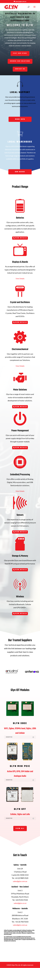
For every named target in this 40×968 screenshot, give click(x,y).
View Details (21, 238)
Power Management (20, 431)
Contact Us (20, 69)
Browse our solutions (20, 61)
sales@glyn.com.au (20, 881)
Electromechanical (20, 349)
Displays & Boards (20, 262)
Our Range (20, 172)
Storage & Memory (20, 556)
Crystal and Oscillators (20, 302)
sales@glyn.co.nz (20, 903)
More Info (20, 119)
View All (20, 828)
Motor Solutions (20, 390)
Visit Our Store (20, 53)
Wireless (20, 597)
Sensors (20, 515)
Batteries (20, 218)
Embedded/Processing (20, 475)
